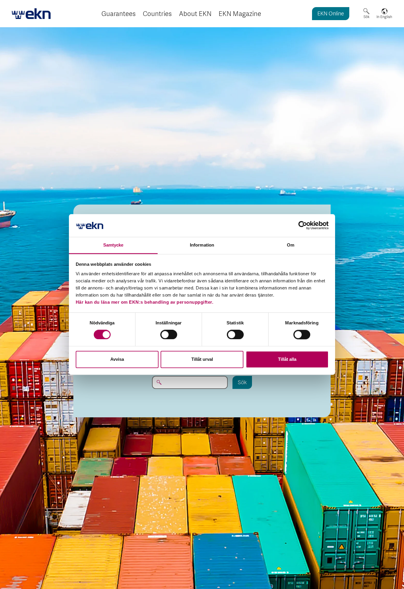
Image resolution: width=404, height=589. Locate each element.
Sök (366, 17)
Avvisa (117, 359)
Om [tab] (290, 244)
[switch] (168, 334)
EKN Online (330, 14)
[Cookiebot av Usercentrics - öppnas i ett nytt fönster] (303, 225)
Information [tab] (202, 244)
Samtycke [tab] (113, 244)
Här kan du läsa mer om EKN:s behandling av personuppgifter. (145, 302)
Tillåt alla (287, 359)
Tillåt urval (202, 359)
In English (384, 17)
